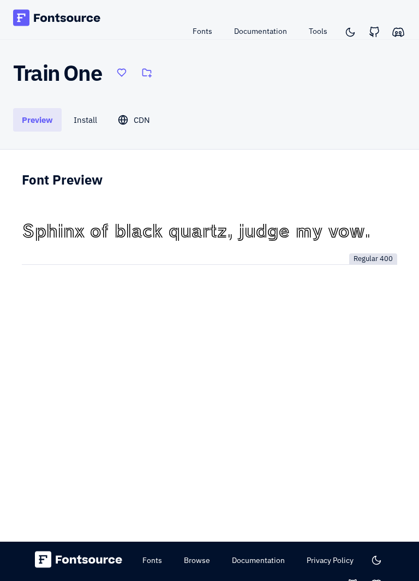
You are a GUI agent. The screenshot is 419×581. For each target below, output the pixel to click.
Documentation (260, 31)
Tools (318, 31)
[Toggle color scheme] (350, 32)
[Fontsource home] (57, 19)
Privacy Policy (330, 560)
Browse (197, 560)
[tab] (37, 120)
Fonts (202, 31)
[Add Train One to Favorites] (121, 72)
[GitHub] (374, 32)
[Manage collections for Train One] (146, 72)
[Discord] (398, 32)
